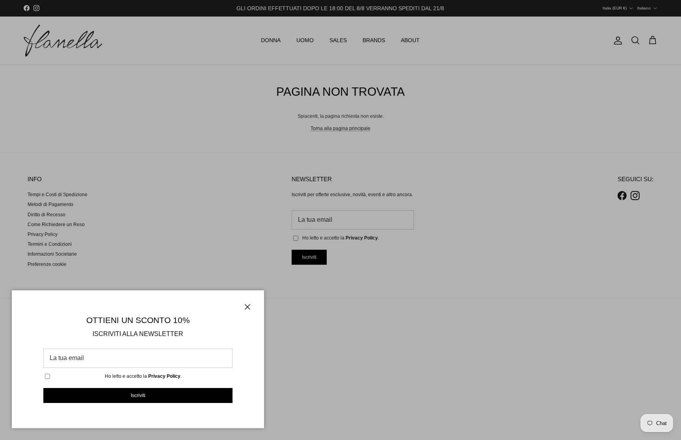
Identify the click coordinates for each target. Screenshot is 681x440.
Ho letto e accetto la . (143, 376)
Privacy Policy (164, 376)
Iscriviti (138, 395)
